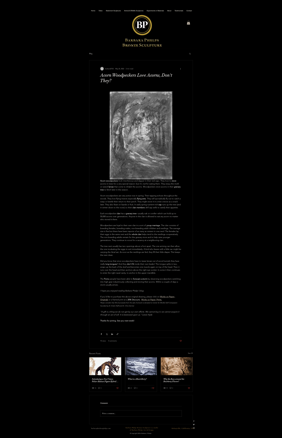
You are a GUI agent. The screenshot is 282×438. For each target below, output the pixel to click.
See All (190, 353)
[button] (188, 23)
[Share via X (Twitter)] (107, 334)
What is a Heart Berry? (137, 379)
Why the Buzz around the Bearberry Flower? (173, 380)
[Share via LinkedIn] (112, 334)
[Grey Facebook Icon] (194, 421)
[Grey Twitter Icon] (194, 424)
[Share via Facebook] (101, 334)
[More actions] (180, 68)
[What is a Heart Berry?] (141, 366)
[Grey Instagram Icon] (194, 428)
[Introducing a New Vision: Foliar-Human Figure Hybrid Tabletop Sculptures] (105, 366)
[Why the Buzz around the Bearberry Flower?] (177, 366)
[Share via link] (117, 334)
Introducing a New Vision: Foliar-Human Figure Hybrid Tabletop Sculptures (104, 380)
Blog (90, 53)
